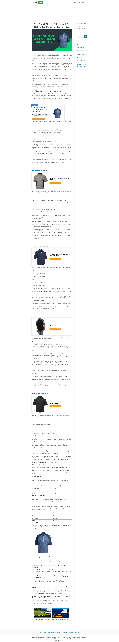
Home (75, 2)
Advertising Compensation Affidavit (54, 632)
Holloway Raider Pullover (39, 316)
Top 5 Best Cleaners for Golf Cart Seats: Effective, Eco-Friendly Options (82, 56)
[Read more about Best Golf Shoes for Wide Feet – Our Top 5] (42, 613)
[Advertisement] (59, 12)
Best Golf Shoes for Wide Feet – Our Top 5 (42, 620)
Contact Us (71, 632)
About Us (77, 632)
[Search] (85, 36)
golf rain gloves (42, 148)
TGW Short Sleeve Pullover (39, 170)
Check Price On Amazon (38, 118)
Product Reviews (82, 2)
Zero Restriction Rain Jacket (40, 246)
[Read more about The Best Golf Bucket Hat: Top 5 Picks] (60, 613)
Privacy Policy (43, 632)
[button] (85, 2)
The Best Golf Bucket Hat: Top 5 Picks (60, 619)
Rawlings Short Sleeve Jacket (40, 393)
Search (78, 34)
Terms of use (65, 632)
